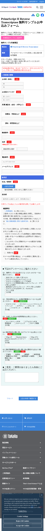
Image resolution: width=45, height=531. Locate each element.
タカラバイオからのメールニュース (18, 279)
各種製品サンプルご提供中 (12, 38)
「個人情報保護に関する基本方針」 (17, 221)
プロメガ (31, 306)
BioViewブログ (7, 468)
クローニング (20, 323)
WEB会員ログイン (8, 489)
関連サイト (6, 483)
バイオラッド (15, 308)
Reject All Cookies (22, 521)
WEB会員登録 (31, 426)
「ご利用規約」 (8, 211)
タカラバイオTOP (22, 1)
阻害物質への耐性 (28, 356)
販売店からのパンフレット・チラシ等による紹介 (23, 287)
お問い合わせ (8, 418)
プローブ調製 (34, 323)
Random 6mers (21, 337)
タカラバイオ (11, 304)
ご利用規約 (6, 473)
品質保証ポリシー (8, 478)
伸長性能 (37, 354)
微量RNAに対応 (11, 356)
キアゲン (20, 306)
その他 (8, 292)
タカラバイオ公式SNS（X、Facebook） (20, 288)
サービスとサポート (9, 462)
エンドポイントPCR (13, 321)
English (42, 1)
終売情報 (26, 478)
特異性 (17, 354)
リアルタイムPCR (31, 321)
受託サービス (7, 447)
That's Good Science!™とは (32, 483)
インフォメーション (9, 452)
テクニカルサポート (10, 426)
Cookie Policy (22, 511)
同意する (11, 253)
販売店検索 (9, 186)
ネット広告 (10, 290)
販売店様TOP (33, 1)
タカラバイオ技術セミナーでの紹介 (18, 281)
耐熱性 (27, 354)
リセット (10, 398)
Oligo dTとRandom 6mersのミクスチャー (21, 338)
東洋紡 (27, 308)
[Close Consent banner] (41, 495)
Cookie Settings (22, 516)
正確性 (8, 354)
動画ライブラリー (29, 468)
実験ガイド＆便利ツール (11, 457)
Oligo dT (9, 337)
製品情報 (5, 442)
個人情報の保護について (31, 473)
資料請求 (29, 418)
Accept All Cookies (22, 526)
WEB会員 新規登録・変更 (32, 489)
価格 (18, 358)
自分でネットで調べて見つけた (17, 277)
